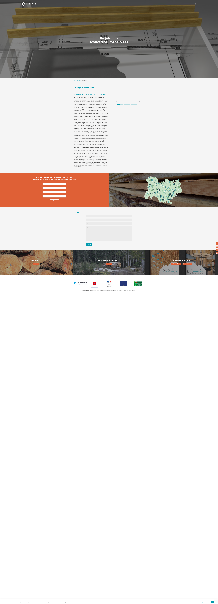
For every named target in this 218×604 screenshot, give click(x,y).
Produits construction (109, 3)
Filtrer (54, 200)
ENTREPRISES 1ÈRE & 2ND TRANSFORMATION (129, 3)
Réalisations (79, 80)
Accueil (75, 80)
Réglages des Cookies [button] (205, 602)
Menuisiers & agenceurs (171, 3)
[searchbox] (54, 184)
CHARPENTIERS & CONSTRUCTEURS (152, 3)
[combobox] (54, 184)
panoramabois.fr (80, 89)
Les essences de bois (185, 3)
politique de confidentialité (107, 602)
